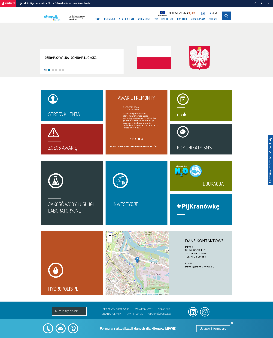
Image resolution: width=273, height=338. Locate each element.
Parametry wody (144, 309)
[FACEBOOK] (228, 312)
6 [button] (63, 70)
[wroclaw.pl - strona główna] (8, 3)
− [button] (110, 240)
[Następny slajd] (135, 139)
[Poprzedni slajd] (130, 139)
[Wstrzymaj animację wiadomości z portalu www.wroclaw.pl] (261, 3)
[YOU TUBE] (216, 312)
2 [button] (49, 70)
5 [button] (60, 70)
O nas (97, 19)
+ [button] (110, 235)
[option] (136, 61)
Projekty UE (167, 19)
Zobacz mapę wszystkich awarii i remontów (133, 146)
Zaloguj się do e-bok (66, 311)
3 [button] (53, 70)
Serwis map (164, 309)
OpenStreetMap (152, 294)
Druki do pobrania (111, 313)
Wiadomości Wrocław (159, 313)
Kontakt (213, 19)
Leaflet (138, 294)
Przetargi (182, 19)
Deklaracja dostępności (116, 309)
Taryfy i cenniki (135, 313)
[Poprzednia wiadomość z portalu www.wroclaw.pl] (255, 3)
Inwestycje (110, 19)
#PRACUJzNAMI (198, 19)
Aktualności (144, 19)
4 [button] (56, 70)
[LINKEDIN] (193, 312)
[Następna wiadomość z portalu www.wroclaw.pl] (268, 3)
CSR (156, 19)
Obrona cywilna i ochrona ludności (71, 57)
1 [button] (46, 70)
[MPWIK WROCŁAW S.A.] (45, 311)
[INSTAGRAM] (204, 312)
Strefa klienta (126, 19)
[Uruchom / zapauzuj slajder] (133, 139)
